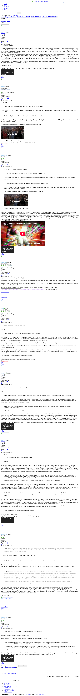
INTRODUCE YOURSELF (49, 17)
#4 (1, 275)
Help (5, 9)
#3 (1, 165)
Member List (7, 6)
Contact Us (6, 685)
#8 (1, 544)
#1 (1, 42)
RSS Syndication (8, 692)
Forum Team (7, 683)
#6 (1, 383)
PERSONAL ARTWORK (23, 17)
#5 (1, 321)
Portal (5, 4)
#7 (1, 450)
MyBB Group (40, 694)
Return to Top (7, 687)
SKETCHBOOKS (36, 17)
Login (12, 15)
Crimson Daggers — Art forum (8, 17)
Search (5, 5)
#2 (1, 99)
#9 (1, 627)
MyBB (28, 694)
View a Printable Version (10, 673)
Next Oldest (5, 667)
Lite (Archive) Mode (9, 689)
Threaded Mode (5, 21)
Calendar (6, 8)
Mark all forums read (9, 690)
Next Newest (12, 667)
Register (16, 15)
